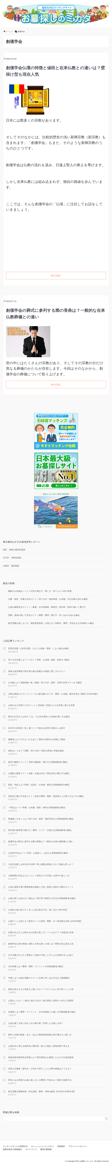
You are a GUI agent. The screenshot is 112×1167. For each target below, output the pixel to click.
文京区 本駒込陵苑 (12, 557)
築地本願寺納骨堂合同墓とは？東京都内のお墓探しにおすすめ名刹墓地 (41, 1057)
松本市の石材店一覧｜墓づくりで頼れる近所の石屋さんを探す (36, 728)
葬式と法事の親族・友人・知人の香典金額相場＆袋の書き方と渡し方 (39, 1035)
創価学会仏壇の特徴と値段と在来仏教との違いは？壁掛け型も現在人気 (41, 944)
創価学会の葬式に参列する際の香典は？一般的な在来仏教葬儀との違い (41, 841)
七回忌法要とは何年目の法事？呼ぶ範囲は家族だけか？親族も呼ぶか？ (41, 864)
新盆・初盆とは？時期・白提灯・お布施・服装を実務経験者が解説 (38, 785)
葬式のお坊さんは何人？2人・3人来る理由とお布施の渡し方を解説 (39, 716)
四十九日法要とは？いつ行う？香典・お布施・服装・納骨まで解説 (38, 660)
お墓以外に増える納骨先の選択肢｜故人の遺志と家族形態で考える (38, 1046)
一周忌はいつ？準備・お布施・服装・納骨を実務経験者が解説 (36, 807)
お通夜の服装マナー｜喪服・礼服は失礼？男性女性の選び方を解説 (38, 773)
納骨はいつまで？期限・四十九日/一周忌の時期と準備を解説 (36, 751)
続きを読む (56, 275)
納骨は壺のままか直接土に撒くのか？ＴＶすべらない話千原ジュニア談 (41, 989)
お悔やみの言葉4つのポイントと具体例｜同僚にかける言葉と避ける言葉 (41, 705)
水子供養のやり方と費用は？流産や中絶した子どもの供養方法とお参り (41, 955)
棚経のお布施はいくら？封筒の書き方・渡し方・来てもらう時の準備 (39, 591)
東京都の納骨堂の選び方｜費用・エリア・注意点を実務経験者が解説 (39, 830)
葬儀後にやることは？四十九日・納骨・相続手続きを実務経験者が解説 (41, 819)
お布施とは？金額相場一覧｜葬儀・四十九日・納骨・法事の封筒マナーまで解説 (45, 682)
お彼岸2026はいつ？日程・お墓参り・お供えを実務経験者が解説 (38, 853)
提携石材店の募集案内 (12, 1149)
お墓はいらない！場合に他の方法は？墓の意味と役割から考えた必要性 (41, 1000)
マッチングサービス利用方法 (15, 1146)
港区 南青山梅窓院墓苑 (14, 549)
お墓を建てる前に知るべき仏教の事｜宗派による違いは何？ (35, 1023)
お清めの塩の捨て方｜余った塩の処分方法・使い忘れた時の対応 (37, 910)
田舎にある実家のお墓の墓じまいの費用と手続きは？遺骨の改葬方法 (39, 1080)
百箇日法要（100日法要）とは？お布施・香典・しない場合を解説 (38, 648)
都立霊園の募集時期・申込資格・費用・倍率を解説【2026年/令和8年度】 (42, 1091)
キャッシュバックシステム (42, 1146)
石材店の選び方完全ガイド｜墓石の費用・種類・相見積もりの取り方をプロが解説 (46, 796)
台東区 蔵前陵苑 (11, 566)
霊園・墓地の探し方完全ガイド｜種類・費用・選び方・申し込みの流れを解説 (44, 615)
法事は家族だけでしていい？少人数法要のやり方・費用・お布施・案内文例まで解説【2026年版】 (53, 694)
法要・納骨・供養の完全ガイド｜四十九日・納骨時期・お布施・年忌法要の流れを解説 (48, 599)
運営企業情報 (46, 1149)
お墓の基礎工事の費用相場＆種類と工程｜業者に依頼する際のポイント (41, 887)
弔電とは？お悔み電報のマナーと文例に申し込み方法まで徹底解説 (38, 978)
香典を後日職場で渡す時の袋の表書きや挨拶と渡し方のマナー (36, 671)
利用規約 (61, 1146)
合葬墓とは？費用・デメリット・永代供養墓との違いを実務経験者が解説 (42, 1012)
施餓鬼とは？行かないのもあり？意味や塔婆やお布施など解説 (36, 739)
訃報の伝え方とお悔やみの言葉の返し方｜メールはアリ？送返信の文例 (41, 932)
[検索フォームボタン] (106, 1118)
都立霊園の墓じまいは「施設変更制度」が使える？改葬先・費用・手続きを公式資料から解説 (51, 623)
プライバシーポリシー (77, 1146)
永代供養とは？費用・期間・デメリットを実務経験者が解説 (35, 966)
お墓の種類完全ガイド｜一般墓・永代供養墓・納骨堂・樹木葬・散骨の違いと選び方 (47, 607)
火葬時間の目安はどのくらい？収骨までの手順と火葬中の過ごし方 (38, 875)
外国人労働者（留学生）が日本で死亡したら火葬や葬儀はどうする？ (39, 1068)
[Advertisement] (56, 244)
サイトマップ (31, 1149)
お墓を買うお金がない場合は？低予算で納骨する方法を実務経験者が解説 (42, 898)
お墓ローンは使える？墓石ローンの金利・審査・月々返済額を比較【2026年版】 (45, 921)
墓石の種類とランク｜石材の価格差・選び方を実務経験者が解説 (37, 762)
